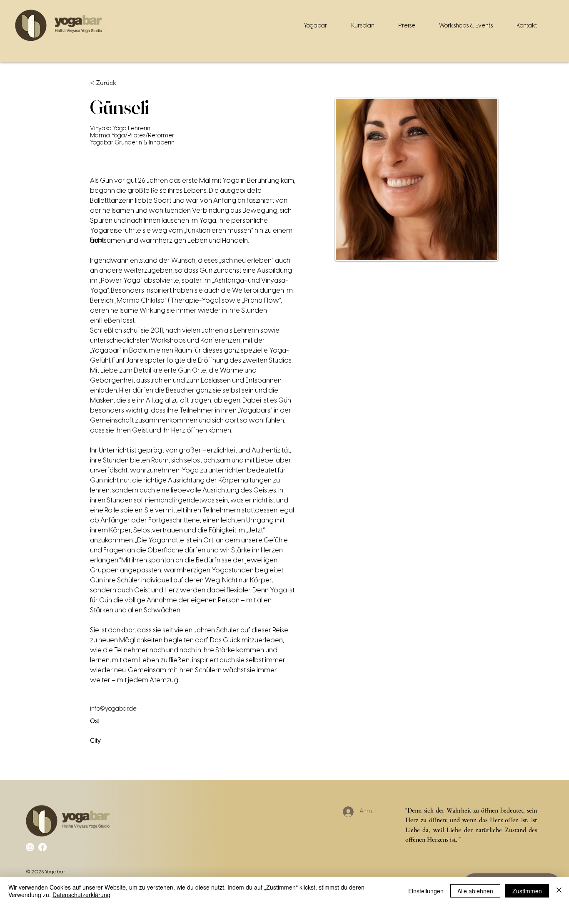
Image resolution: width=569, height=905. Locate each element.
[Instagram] (30, 847)
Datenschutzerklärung (81, 894)
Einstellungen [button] (426, 891)
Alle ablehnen (475, 891)
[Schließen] (559, 890)
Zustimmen (527, 891)
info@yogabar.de (113, 709)
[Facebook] (42, 847)
